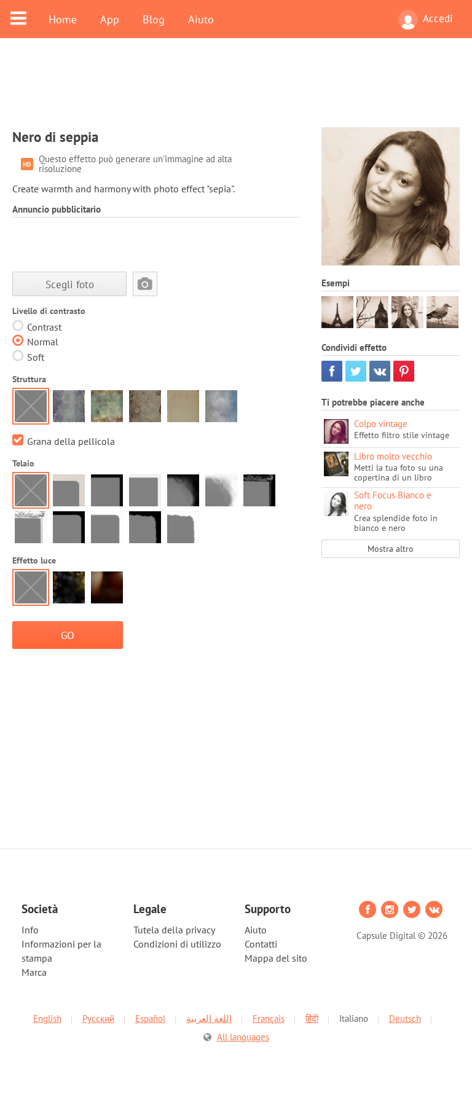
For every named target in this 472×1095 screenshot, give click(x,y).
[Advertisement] (236, 90)
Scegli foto (69, 284)
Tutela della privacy (174, 930)
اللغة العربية (209, 1018)
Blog (154, 19)
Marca (34, 972)
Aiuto (201, 19)
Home (63, 19)
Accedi (438, 18)
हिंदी (311, 1018)
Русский (98, 1018)
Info (30, 930)
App (109, 19)
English (47, 1018)
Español (150, 1018)
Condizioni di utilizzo (177, 944)
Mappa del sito (276, 958)
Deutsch (405, 1018)
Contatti (261, 944)
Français (269, 1018)
